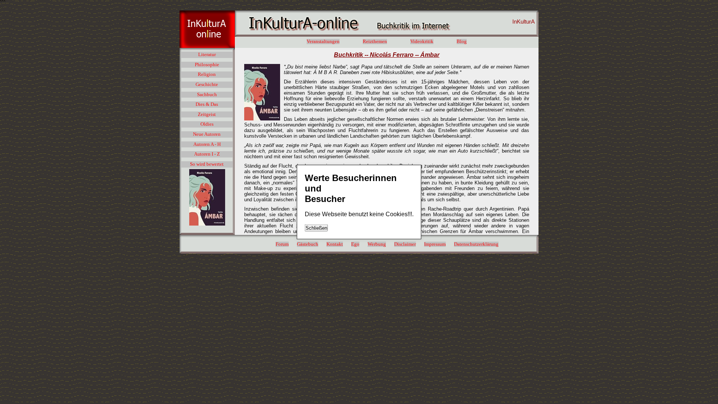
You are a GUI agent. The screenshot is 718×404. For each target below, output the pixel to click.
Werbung (377, 244)
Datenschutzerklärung (476, 244)
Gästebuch (307, 244)
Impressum (435, 244)
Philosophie (207, 64)
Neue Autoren (207, 134)
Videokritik (421, 41)
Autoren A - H (207, 144)
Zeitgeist (207, 114)
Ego (355, 244)
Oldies (207, 124)
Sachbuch (207, 94)
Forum (282, 244)
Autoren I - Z (207, 154)
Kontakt (334, 244)
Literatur (207, 54)
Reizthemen (375, 41)
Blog (462, 41)
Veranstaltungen (323, 41)
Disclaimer (405, 244)
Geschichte (207, 84)
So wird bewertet (207, 164)
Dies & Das (207, 104)
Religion (207, 74)
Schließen (316, 228)
